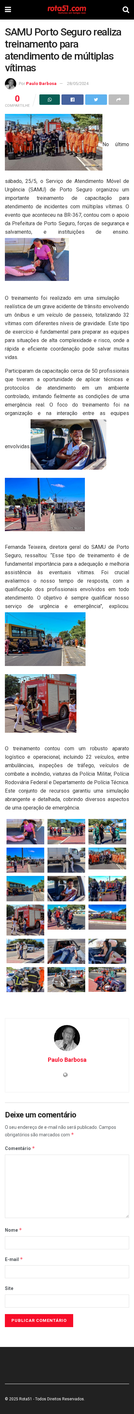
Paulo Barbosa (41, 83)
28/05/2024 (77, 83)
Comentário (20, 1148)
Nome (13, 1230)
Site (9, 1288)
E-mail (14, 1259)
